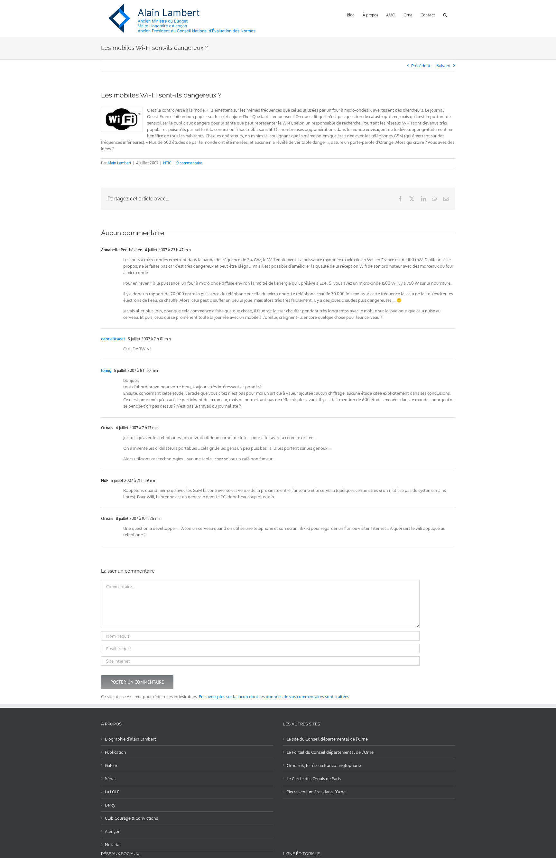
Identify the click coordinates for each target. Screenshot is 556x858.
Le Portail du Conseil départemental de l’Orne (330, 752)
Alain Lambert (119, 163)
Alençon (113, 831)
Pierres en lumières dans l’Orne (316, 791)
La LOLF (112, 791)
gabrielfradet (113, 339)
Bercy (110, 804)
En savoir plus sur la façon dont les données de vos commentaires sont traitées (274, 696)
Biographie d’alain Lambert (130, 739)
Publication (115, 752)
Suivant (443, 65)
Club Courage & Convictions (131, 818)
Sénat (110, 778)
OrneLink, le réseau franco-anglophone (324, 765)
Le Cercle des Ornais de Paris (314, 778)
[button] (445, 14)
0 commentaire (189, 163)
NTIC (167, 163)
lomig (106, 370)
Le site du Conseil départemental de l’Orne (327, 739)
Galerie (111, 765)
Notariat (113, 844)
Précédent (421, 65)
